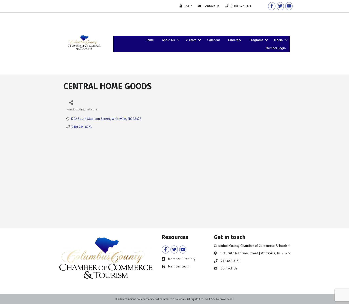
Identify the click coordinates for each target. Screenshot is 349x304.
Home (149, 40)
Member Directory (181, 259)
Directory (234, 40)
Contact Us (229, 268)
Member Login (276, 48)
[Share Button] (71, 102)
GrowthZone (227, 299)
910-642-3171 (230, 261)
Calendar (213, 40)
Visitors (191, 40)
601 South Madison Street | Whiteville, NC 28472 (255, 253)
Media (278, 40)
